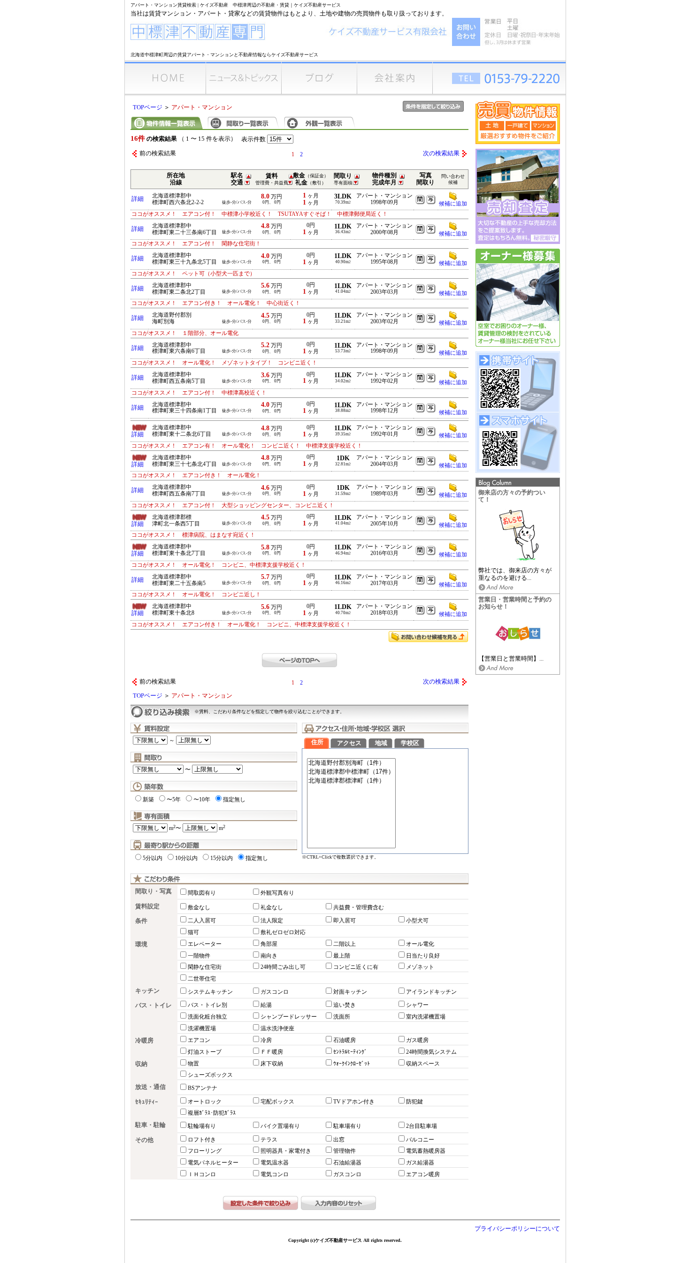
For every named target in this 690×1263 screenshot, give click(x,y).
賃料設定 (147, 906)
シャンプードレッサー (289, 1017)
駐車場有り (347, 1126)
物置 (193, 1063)
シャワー (417, 1005)
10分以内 (186, 858)
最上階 (341, 956)
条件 (141, 921)
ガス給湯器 (420, 1162)
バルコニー (420, 1139)
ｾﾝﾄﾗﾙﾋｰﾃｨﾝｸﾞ (350, 1052)
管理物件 (344, 1151)
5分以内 (152, 858)
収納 (141, 1064)
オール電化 (420, 944)
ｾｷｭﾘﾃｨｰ (146, 1102)
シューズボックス (210, 1075)
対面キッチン (350, 992)
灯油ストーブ (205, 1052)
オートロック (205, 1101)
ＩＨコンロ (202, 1174)
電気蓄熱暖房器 (425, 1151)
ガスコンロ (275, 992)
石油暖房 (344, 1040)
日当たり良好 (423, 956)
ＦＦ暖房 (272, 1052)
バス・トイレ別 (207, 1005)
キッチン (147, 991)
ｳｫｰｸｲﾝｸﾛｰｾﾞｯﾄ (351, 1063)
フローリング (205, 1151)
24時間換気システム (431, 1052)
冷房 (266, 1040)
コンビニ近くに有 (355, 967)
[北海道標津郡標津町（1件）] (351, 780)
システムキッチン (210, 992)
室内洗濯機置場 (425, 1017)
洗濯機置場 (202, 1028)
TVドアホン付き (354, 1101)
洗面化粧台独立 (207, 1017)
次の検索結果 (441, 153)
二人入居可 (202, 920)
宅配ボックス (277, 1101)
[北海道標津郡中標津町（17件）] (351, 772)
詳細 (137, 199)
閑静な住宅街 (205, 967)
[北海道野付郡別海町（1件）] (351, 763)
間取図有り (202, 893)
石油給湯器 (347, 1162)
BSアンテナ (202, 1088)
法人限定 (272, 920)
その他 (144, 1140)
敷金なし (199, 907)
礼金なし (272, 907)
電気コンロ (275, 1174)
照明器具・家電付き (286, 1151)
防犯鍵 (414, 1101)
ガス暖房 (417, 1040)
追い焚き (344, 1005)
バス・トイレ (153, 1005)
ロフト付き (202, 1139)
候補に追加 (453, 203)
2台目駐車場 (421, 1126)
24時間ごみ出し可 (283, 967)
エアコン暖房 (423, 1174)
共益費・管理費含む (358, 907)
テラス (269, 1139)
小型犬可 (417, 920)
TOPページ (147, 107)
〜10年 (201, 799)
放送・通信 (150, 1087)
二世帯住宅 (202, 978)
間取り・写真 (153, 891)
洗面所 (341, 1017)
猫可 (193, 932)
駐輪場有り (202, 1126)
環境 (141, 944)
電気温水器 (275, 1162)
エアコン (199, 1040)
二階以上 (344, 944)
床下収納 (272, 1063)
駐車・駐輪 (150, 1125)
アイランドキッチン (431, 992)
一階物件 (199, 956)
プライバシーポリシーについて (517, 1228)
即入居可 (344, 920)
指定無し (234, 799)
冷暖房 (144, 1040)
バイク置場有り (280, 1126)
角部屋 (269, 944)
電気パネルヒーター (213, 1162)
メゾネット (420, 967)
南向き (269, 956)
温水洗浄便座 (277, 1028)
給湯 (266, 1005)
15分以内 (221, 858)
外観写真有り (277, 893)
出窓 (339, 1139)
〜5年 (174, 799)
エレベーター (205, 944)
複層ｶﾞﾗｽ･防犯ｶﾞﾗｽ (212, 1113)
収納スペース (423, 1063)
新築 (148, 799)
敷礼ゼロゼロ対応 (283, 932)
